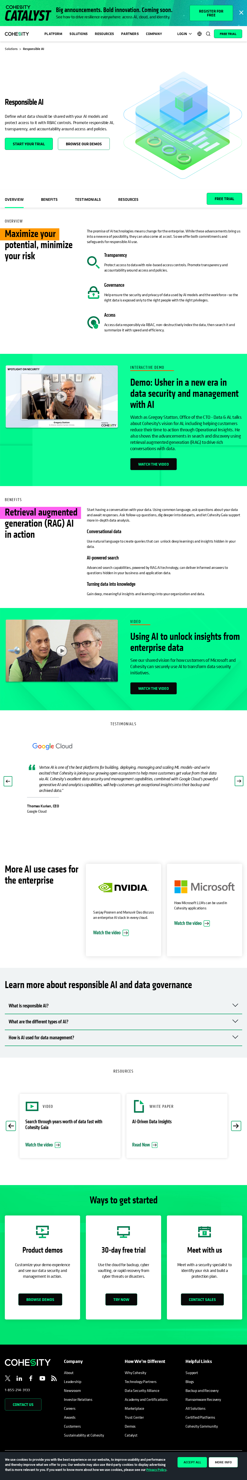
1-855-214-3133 (17, 1389)
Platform (53, 33)
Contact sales (202, 1299)
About (69, 1372)
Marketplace (134, 1408)
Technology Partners (141, 1381)
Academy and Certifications (146, 1399)
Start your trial (29, 144)
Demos (130, 1426)
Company (154, 33)
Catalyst (131, 1435)
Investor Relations (78, 1399)
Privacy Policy (156, 1469)
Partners (129, 33)
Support (191, 1372)
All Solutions (195, 1408)
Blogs (189, 1381)
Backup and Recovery (202, 1390)
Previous (11, 1126)
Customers (72, 1426)
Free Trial (228, 33)
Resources (104, 33)
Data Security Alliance (142, 1390)
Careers (69, 1408)
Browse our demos (84, 144)
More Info (223, 1462)
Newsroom (72, 1390)
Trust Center (134, 1417)
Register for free (211, 13)
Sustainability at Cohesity (84, 1435)
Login (182, 33)
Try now (121, 1299)
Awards (69, 1417)
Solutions (78, 33)
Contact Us (23, 1404)
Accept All (192, 1462)
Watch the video (153, 464)
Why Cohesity (135, 1372)
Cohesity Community (201, 1426)
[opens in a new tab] (8, 1379)
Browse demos (40, 1299)
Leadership (72, 1381)
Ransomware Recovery (203, 1399)
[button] (8, 781)
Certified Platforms (200, 1417)
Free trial (224, 198)
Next (236, 1126)
